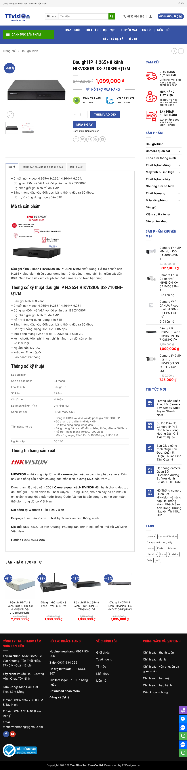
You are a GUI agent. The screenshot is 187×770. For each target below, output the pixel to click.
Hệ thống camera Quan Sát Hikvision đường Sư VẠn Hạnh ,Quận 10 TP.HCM (169, 475)
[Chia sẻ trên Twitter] (83, 139)
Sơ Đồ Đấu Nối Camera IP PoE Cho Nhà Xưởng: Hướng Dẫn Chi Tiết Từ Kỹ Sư (168, 430)
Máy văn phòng (156, 200)
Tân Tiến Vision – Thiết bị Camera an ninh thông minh (62, 518)
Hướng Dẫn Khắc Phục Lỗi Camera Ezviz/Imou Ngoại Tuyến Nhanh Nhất (169, 408)
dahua (150, 548)
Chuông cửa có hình (160, 186)
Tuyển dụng (104, 659)
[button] (150, 16)
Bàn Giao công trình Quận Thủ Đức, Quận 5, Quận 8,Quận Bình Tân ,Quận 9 (169, 452)
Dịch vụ (108, 30)
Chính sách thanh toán (158, 652)
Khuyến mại (129, 30)
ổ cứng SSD (85, 479)
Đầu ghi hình (29, 51)
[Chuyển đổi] (179, 151)
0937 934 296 (24, 700)
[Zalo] (183, 727)
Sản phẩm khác (156, 221)
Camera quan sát (158, 151)
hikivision (172, 548)
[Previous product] (181, 51)
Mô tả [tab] (11, 167)
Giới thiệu (91, 30)
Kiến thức (164, 30)
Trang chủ (72, 30)
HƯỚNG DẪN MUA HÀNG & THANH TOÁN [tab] (42, 167)
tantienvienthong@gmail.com (23, 727)
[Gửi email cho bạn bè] (89, 139)
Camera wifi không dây (159, 542)
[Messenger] (183, 719)
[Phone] (183, 736)
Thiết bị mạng (155, 193)
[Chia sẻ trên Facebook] (76, 139)
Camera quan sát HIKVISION (74, 487)
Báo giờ (151, 207)
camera (151, 536)
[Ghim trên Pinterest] (96, 139)
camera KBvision (168, 536)
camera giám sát (73, 474)
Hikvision (152, 554)
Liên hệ (133, 39)
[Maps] (183, 710)
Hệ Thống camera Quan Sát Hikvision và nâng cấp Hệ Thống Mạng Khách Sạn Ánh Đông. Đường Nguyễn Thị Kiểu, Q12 (169, 503)
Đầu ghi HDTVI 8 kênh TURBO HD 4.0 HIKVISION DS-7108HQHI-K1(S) (20, 607)
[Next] (61, 88)
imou (163, 554)
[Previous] (11, 88)
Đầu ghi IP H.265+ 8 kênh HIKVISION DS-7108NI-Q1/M (86, 606)
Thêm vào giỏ (105, 114)
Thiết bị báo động (158, 165)
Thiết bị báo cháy (158, 179)
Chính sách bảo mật (157, 678)
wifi (158, 560)
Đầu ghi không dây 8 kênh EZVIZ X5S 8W (53, 604)
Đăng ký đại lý (113, 39)
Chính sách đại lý (155, 659)
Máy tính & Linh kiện (160, 172)
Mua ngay (84, 124)
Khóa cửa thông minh (161, 158)
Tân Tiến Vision (53, 510)
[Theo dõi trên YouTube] (182, 3)
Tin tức (147, 30)
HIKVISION (18, 474)
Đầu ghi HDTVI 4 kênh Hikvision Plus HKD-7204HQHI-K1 (120, 606)
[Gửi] (111, 16)
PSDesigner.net (131, 765)
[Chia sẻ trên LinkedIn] (103, 139)
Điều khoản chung (155, 692)
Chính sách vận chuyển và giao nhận (161, 669)
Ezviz (160, 548)
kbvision (173, 554)
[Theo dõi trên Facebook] (179, 3)
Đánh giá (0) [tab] (76, 167)
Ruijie (149, 560)
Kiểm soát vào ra (158, 214)
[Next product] (174, 51)
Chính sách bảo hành (157, 685)
